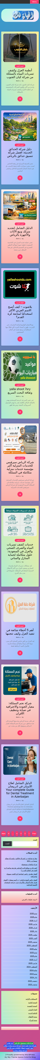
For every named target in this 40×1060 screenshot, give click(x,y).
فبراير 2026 (33, 928)
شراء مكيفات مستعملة (29, 864)
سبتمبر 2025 (32, 942)
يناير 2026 (33, 931)
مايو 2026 (33, 917)
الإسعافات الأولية (31, 999)
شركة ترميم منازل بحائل (12, 1046)
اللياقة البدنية (20, 303)
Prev (34, 833)
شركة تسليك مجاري (20, 1050)
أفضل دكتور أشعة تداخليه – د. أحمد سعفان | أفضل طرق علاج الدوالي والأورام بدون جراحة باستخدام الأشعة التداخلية (20, 882)
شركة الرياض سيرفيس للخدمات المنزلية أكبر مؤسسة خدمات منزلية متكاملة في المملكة (20, 467)
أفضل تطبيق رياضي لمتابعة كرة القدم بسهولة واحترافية (22, 875)
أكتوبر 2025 (33, 938)
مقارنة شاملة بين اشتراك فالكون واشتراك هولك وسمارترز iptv (21, 859)
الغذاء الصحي (32, 1010)
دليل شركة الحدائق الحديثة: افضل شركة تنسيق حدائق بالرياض (20, 152)
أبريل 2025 (33, 960)
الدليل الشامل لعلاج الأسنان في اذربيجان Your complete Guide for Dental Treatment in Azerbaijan (20, 789)
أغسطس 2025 (32, 945)
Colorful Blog (30, 1057)
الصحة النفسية (32, 1006)
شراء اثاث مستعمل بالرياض (24, 1043)
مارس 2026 (33, 924)
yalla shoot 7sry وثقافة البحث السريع (20, 390)
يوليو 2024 (33, 970)
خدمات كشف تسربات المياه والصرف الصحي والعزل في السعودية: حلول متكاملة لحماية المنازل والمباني (20, 551)
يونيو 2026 (33, 913)
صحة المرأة (33, 1020)
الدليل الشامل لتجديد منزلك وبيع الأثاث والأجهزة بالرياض (20, 231)
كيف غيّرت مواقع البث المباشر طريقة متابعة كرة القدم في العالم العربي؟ (20, 869)
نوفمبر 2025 (32, 935)
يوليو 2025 (33, 949)
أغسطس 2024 (32, 967)
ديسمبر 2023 (32, 981)
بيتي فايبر (10, 1043)
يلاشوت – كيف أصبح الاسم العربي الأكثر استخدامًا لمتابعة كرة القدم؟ (20, 312)
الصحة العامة (20, 66)
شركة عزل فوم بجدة (29, 1046)
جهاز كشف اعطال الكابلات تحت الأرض (20, 1048)
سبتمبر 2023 (32, 984)
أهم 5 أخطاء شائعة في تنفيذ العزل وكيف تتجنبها (20, 631)
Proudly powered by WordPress (20, 1055)
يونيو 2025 (33, 952)
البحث (35, 840)
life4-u (18, 80)
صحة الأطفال (32, 1017)
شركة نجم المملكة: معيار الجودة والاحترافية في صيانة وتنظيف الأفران (20, 708)
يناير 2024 (33, 977)
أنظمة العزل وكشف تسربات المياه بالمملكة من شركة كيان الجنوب (20, 74)
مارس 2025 (33, 963)
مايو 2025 (33, 956)
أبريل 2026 (33, 920)
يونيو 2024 (33, 974)
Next (3, 833)
